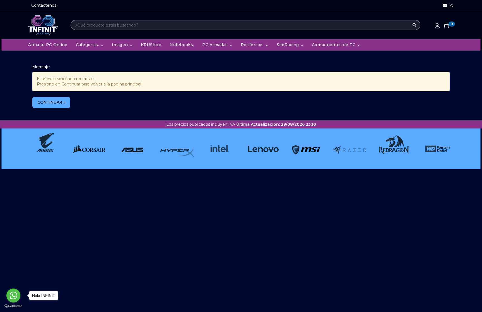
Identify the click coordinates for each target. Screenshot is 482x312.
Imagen (120, 44)
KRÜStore (151, 44)
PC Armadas (215, 44)
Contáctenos (43, 5)
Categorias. (88, 44)
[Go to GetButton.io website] (13, 306)
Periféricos (253, 44)
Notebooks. (182, 44)
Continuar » (51, 102)
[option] (39, 148)
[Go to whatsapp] (13, 296)
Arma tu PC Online (47, 44)
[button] (445, 5)
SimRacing (288, 44)
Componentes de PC (334, 44)
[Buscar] (414, 25)
